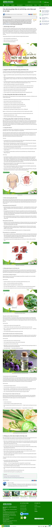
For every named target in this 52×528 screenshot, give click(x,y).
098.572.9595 (7, 516)
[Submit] (40, 2)
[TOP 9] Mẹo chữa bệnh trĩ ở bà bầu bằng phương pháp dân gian (14, 477)
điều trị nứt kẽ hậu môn (7, 24)
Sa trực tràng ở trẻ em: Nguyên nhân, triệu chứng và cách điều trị (24, 498)
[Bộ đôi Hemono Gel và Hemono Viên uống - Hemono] (8, 2)
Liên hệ (40, 5)
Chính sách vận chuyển (23, 508)
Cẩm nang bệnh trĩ (19, 5)
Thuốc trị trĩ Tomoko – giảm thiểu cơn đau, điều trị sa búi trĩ (45, 18)
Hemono (7, 23)
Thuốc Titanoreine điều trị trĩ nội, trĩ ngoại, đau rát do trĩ (45, 15)
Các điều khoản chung (23, 505)
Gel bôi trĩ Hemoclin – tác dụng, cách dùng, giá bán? (45, 21)
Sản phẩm (12, 5)
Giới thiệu (36, 505)
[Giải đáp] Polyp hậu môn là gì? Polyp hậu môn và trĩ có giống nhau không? (33, 498)
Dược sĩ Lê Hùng (7, 14)
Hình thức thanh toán (23, 506)
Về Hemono (7, 5)
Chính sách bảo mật (23, 511)
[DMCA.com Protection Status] (22, 517)
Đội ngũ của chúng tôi (37, 506)
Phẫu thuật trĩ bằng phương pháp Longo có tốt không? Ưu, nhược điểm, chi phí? (16, 498)
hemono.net (14, 526)
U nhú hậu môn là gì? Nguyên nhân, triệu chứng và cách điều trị (7, 498)
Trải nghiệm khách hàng (28, 5)
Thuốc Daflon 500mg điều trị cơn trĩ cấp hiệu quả (45, 24)
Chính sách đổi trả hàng (23, 509)
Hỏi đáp (35, 5)
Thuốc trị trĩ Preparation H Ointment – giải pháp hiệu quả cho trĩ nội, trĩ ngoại (45, 11)
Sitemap (36, 509)
